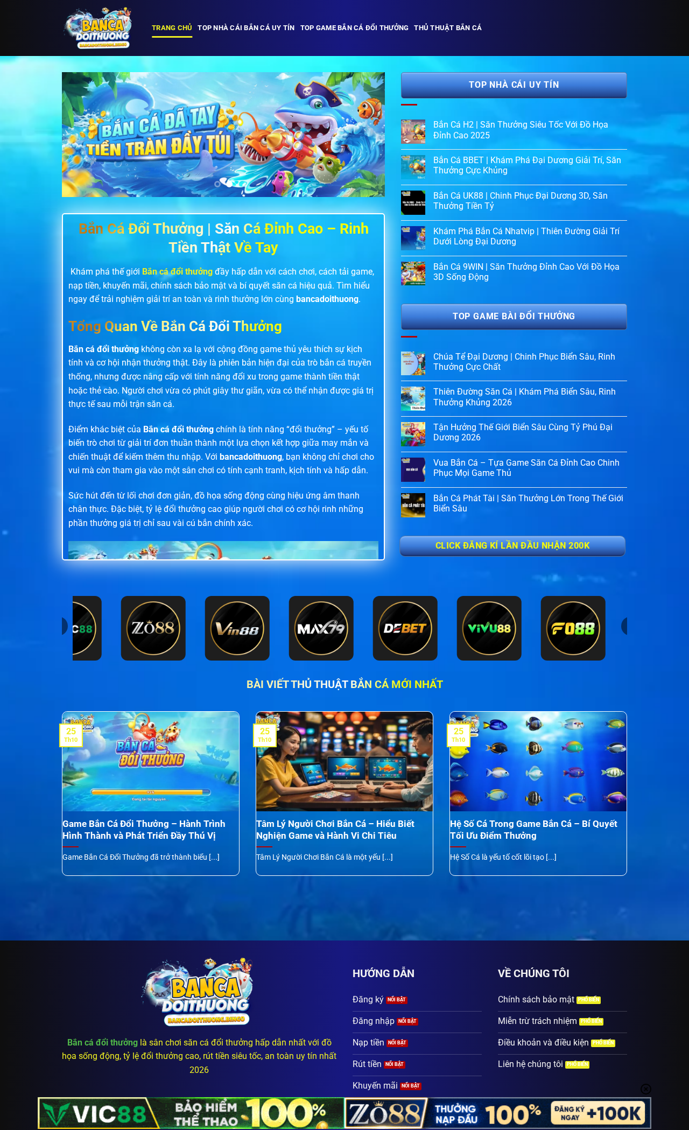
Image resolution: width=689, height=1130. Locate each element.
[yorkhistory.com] (99, 28)
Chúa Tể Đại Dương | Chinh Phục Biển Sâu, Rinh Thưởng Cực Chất (524, 362)
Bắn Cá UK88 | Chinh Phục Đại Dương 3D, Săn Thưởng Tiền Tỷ (520, 201)
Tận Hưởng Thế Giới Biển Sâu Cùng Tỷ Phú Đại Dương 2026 (523, 432)
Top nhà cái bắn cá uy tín (246, 28)
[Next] (365, 134)
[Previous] (82, 134)
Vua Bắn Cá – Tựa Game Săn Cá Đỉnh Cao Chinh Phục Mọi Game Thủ (526, 468)
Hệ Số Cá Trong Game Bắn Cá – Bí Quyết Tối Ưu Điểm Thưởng (533, 830)
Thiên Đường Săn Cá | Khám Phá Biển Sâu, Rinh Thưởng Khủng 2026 (524, 397)
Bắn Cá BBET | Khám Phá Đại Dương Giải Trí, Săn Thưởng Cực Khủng (527, 165)
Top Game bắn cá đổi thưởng (354, 28)
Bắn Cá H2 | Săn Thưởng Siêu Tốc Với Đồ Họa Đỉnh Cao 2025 (520, 130)
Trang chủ (172, 28)
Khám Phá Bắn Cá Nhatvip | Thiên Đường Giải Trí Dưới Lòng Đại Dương (526, 236)
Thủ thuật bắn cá (448, 28)
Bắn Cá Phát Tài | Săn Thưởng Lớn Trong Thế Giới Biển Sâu (528, 503)
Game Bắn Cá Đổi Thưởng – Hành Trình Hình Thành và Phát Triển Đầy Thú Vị (144, 830)
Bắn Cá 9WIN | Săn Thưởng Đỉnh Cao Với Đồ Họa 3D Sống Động (526, 272)
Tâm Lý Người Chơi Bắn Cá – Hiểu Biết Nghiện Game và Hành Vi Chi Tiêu (335, 830)
